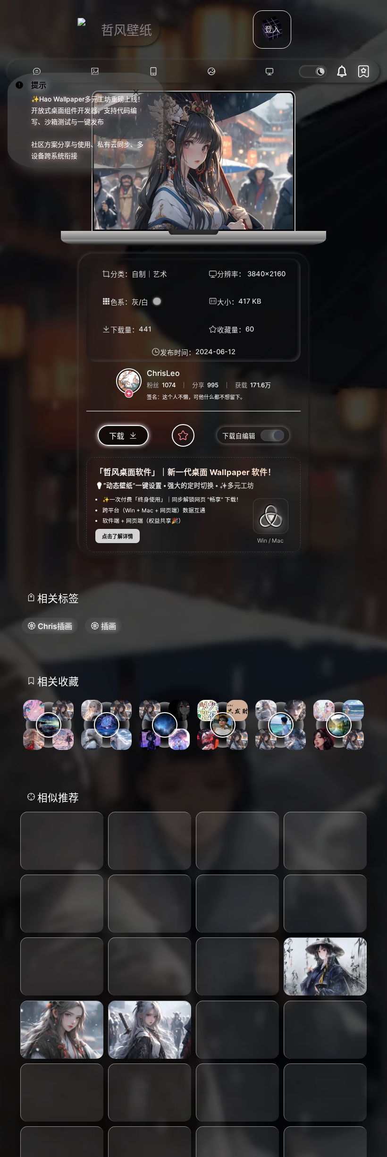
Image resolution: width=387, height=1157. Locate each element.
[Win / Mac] (271, 516)
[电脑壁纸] (95, 71)
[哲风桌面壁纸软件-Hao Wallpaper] (270, 71)
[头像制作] (211, 71)
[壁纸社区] (37, 71)
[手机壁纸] (153, 71)
